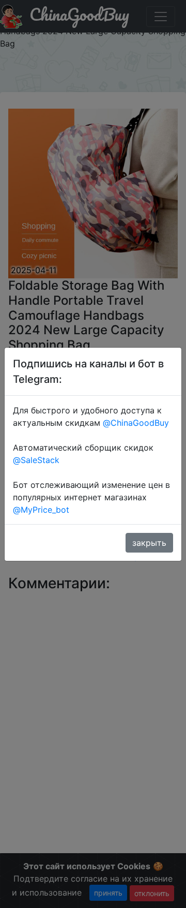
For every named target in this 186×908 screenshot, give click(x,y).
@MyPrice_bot (41, 509)
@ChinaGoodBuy (136, 423)
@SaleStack (36, 460)
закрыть (149, 543)
